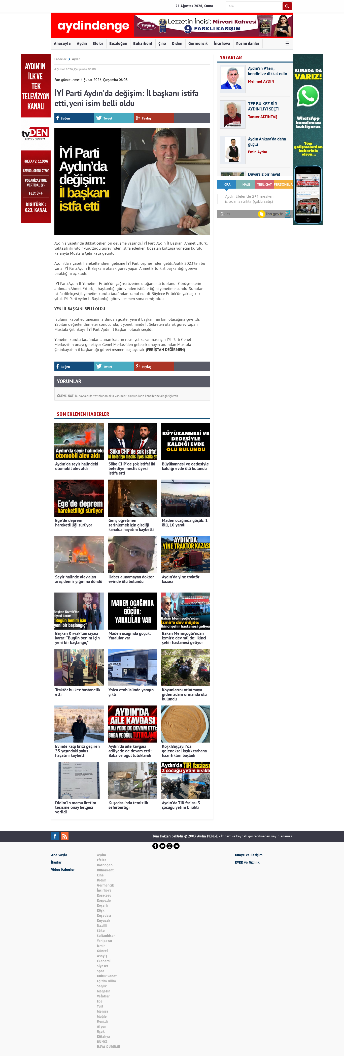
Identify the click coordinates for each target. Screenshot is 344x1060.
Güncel (102, 951)
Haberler (60, 59)
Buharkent (142, 43)
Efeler (98, 43)
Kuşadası (104, 916)
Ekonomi (104, 961)
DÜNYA (102, 1042)
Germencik (198, 43)
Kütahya (103, 1037)
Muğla (102, 1016)
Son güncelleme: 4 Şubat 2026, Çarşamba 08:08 (91, 79)
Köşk (101, 910)
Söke (101, 931)
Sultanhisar (106, 936)
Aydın (82, 43)
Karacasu (104, 895)
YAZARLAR (231, 58)
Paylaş (146, 118)
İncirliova (222, 43)
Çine (162, 43)
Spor (100, 971)
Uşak (101, 1031)
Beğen (65, 118)
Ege (99, 1001)
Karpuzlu (104, 900)
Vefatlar (103, 996)
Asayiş (102, 956)
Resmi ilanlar (247, 43)
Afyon (101, 1026)
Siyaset (102, 966)
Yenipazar (104, 941)
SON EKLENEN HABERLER (83, 414)
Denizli (102, 1021)
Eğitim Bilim (106, 981)
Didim (177, 43)
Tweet (108, 118)
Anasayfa (62, 43)
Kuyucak (103, 921)
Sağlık (102, 986)
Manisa (102, 1011)
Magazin (103, 991)
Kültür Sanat (107, 976)
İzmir (101, 946)
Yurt (100, 1006)
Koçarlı (102, 905)
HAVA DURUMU (108, 1047)
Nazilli (102, 926)
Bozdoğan (118, 43)
